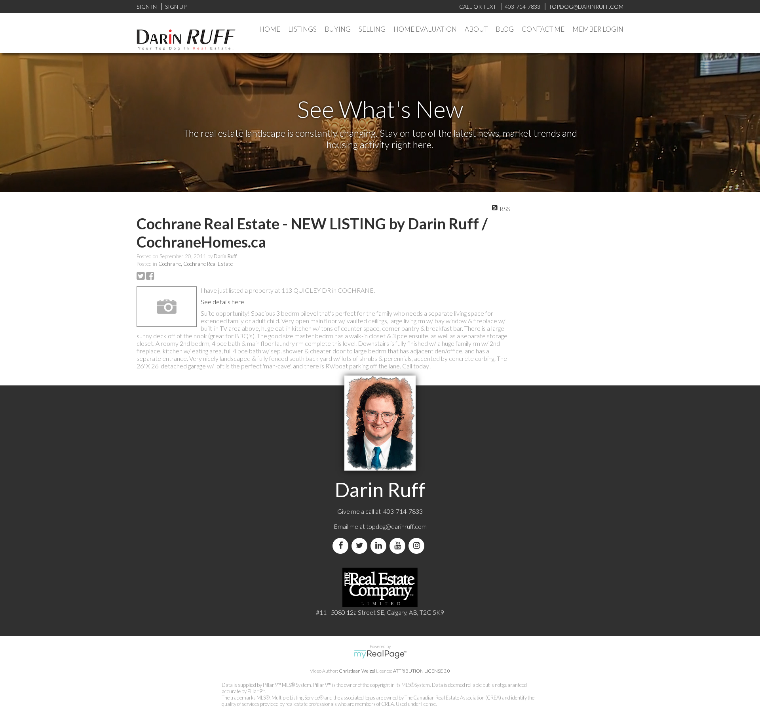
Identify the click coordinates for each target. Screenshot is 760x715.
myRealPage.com (380, 654)
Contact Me (543, 29)
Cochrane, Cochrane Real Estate (195, 264)
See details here (222, 301)
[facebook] (342, 545)
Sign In (147, 6)
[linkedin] (380, 545)
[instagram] (418, 545)
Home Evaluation (425, 29)
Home (269, 29)
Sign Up (175, 6)
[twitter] (361, 545)
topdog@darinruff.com (396, 526)
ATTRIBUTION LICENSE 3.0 (421, 671)
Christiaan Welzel (357, 671)
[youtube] (399, 545)
